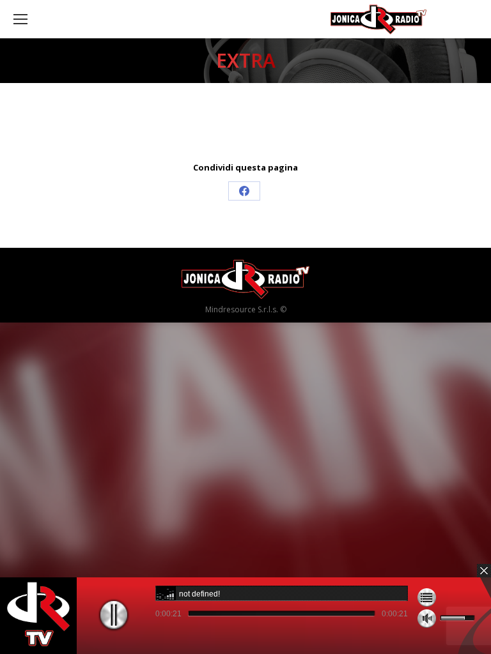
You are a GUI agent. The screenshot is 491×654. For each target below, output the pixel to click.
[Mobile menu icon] (20, 19)
